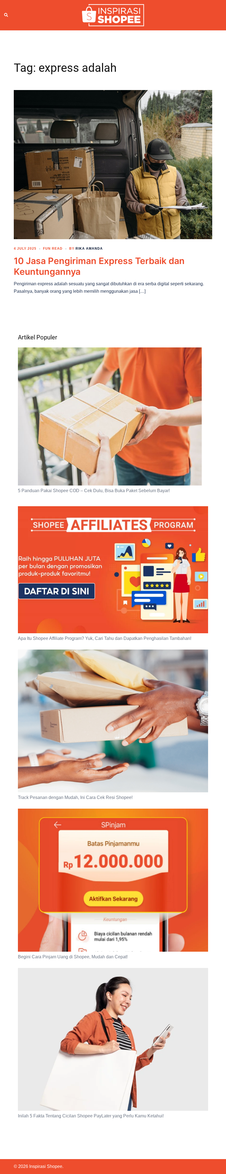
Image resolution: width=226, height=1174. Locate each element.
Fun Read (53, 248)
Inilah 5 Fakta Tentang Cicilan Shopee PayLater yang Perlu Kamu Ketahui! (91, 1116)
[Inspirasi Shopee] (112, 15)
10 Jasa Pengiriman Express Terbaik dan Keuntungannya (99, 266)
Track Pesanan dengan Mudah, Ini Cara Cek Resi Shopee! (75, 797)
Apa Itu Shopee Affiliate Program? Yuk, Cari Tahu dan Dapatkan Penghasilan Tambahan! (104, 638)
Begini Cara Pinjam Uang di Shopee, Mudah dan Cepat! (73, 956)
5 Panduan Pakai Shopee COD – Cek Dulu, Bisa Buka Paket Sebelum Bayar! (94, 490)
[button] (6, 15)
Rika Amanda (89, 248)
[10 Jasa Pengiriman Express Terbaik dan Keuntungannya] (113, 164)
